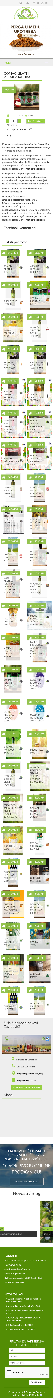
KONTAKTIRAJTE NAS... (26, 1181)
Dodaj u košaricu (35, 121)
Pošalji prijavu (37, 1382)
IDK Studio (34, 1395)
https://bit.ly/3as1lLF (26, 1080)
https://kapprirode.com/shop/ (30, 1073)
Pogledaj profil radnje (26, 1087)
